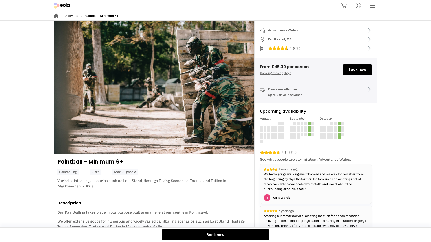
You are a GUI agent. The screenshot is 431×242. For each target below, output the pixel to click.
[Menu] (372, 5)
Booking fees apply (274, 73)
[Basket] (343, 5)
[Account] (358, 5)
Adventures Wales (283, 30)
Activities (72, 16)
